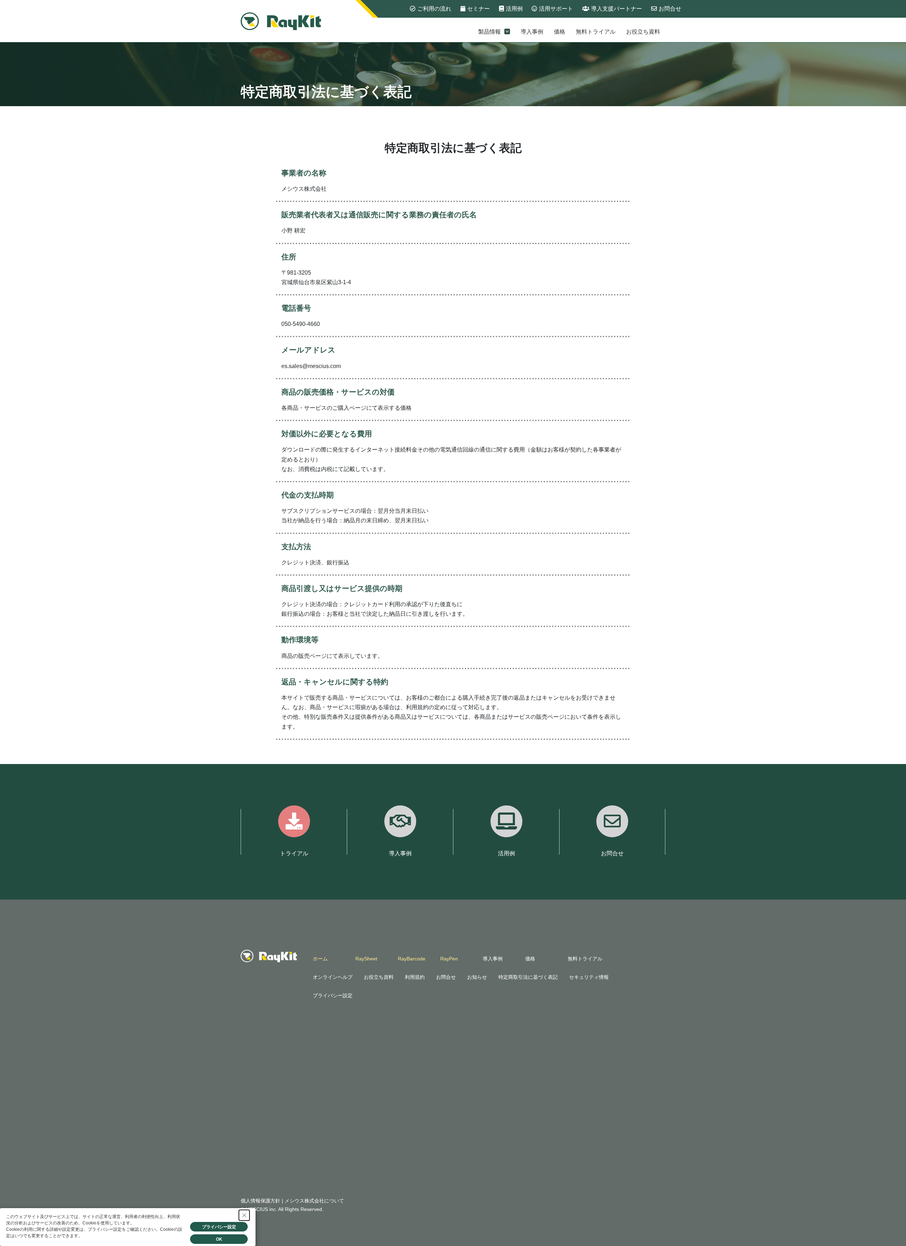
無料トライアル (595, 32)
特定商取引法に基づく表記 (528, 977)
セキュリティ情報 (589, 977)
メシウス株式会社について (314, 1201)
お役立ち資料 (643, 32)
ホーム (320, 958)
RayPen (449, 958)
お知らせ (477, 977)
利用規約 (415, 977)
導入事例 (532, 32)
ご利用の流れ (434, 9)
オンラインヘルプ (332, 977)
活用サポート (556, 9)
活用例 (514, 9)
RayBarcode (411, 958)
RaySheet (366, 958)
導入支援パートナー (616, 9)
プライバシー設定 (332, 995)
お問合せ (670, 9)
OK (219, 1239)
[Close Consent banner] (244, 1215)
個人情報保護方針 (260, 1201)
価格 (559, 32)
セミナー (478, 9)
